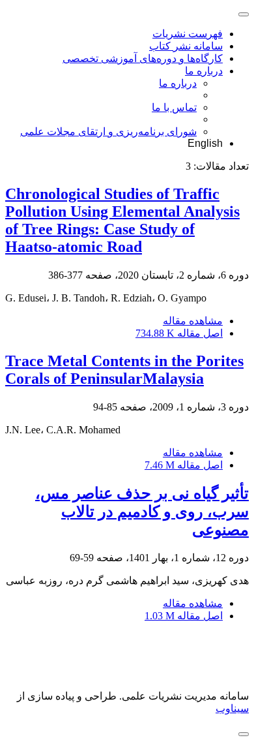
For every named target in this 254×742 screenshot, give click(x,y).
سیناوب (232, 708)
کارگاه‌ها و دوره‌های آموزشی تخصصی (143, 58)
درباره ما (204, 70)
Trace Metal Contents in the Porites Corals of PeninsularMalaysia (124, 369)
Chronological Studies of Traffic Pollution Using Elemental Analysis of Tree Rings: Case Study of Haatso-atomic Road (122, 220)
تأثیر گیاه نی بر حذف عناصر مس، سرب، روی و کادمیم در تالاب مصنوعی (142, 511)
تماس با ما (174, 107)
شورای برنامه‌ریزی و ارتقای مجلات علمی (108, 131)
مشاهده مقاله (193, 320)
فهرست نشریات (187, 33)
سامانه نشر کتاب (186, 46)
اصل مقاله (179, 333)
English (205, 143)
